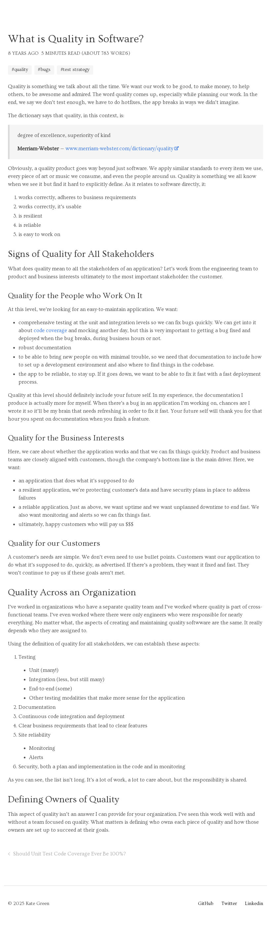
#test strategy (75, 69)
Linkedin (254, 903)
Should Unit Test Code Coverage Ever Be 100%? (69, 854)
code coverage (50, 330)
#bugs (44, 69)
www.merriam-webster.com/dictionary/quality (119, 149)
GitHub (205, 903)
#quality (20, 69)
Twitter (229, 903)
